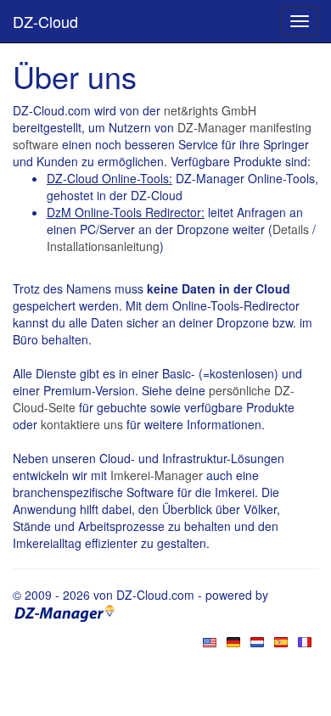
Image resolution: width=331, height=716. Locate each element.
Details (290, 229)
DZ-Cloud (45, 21)
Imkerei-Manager (156, 475)
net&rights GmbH (210, 110)
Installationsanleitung (103, 246)
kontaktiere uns (82, 424)
